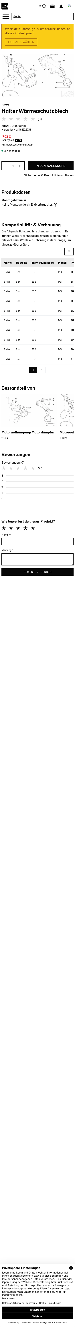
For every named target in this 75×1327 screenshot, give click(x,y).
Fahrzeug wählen (21, 42)
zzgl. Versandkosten (23, 144)
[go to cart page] (70, 6)
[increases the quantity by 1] (18, 166)
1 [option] (33, 370)
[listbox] (37, 370)
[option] (42, 370)
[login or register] (61, 6)
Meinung (7, 550)
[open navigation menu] (5, 16)
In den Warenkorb (51, 166)
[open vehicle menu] (52, 6)
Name (6, 534)
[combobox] (42, 16)
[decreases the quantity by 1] (7, 166)
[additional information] (55, 204)
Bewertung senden (38, 572)
